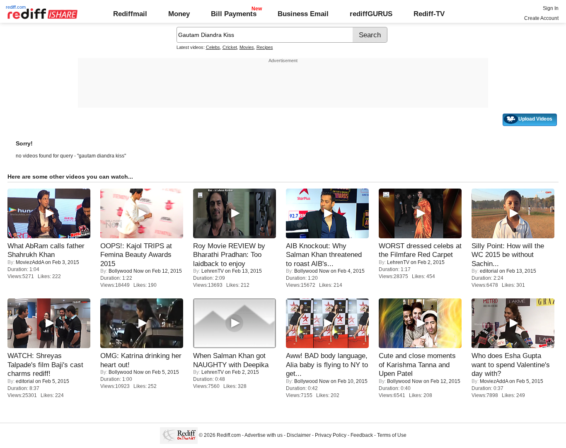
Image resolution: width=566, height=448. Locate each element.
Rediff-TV (429, 13)
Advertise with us (263, 435)
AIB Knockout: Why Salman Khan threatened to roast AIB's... (324, 254)
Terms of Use (391, 435)
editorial (489, 271)
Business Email (303, 13)
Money (179, 13)
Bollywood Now (126, 271)
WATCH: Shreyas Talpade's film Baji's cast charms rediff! (45, 364)
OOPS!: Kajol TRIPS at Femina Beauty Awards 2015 (136, 254)
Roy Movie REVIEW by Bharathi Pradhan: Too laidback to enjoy (229, 254)
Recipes (264, 47)
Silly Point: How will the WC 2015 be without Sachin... (508, 254)
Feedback (362, 435)
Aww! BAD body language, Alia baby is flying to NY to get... (327, 364)
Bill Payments (233, 13)
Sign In (551, 8)
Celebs (213, 47)
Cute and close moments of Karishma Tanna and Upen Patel (417, 364)
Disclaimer (299, 435)
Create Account (541, 18)
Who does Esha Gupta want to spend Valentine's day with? (511, 364)
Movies (246, 47)
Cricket (230, 47)
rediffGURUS (371, 13)
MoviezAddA (30, 262)
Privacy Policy (330, 435)
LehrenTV (212, 271)
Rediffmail (130, 13)
